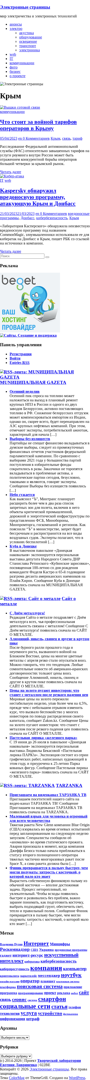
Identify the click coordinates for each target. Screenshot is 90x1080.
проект (50, 993)
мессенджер (49, 975)
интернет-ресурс (27, 955)
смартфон (52, 998)
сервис (19, 999)
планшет (48, 981)
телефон (74, 1007)
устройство (50, 1013)
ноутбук (71, 975)
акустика (26, 33)
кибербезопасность (51, 218)
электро (16, 29)
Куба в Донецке (23, 546)
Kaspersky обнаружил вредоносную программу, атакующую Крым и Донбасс (38, 197)
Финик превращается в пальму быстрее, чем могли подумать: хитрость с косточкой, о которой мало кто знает (49, 872)
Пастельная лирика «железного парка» (43, 738)
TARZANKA (69, 785)
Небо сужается (22, 495)
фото (14, 67)
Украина (46, 949)
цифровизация (12, 1019)
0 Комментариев (36, 138)
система (32, 1000)
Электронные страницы (25, 7)
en (20, 138)
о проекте (17, 76)
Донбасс (27, 218)
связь (66, 138)
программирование (30, 993)
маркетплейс (28, 976)
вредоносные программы (71, 950)
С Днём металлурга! (27, 613)
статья (59, 1006)
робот (74, 993)
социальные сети (25, 1006)
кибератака (32, 961)
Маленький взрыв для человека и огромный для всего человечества (48, 818)
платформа (8, 987)
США (34, 950)
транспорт (27, 46)
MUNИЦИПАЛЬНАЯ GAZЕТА (33, 382)
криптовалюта (9, 976)
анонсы (16, 24)
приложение (73, 987)
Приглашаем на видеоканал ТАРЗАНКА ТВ (48, 795)
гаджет (6, 955)
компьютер (75, 968)
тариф (77, 138)
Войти (15, 358)
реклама (63, 993)
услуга (29, 1013)
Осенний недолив (25, 391)
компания (46, 968)
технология (10, 1013)
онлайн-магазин (9, 981)
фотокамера (70, 1014)
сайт (84, 992)
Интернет (36, 943)
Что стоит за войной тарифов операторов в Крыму (38, 125)
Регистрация (21, 354)
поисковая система (40, 986)
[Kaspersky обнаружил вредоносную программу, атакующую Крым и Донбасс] (12, 176)
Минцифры (60, 944)
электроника (29, 50)
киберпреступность (14, 969)
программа (8, 993)
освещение (28, 41)
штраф (32, 1018)
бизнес (15, 71)
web (13, 54)
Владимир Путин (11, 944)
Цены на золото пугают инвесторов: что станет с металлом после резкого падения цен (49, 692)
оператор (30, 980)
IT (11, 59)
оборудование (30, 37)
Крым (55, 138)
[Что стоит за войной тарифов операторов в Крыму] (20, 107)
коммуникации (22, 63)
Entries (20, 363)
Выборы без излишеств (30, 439)
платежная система (67, 981)
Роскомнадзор (15, 949)
